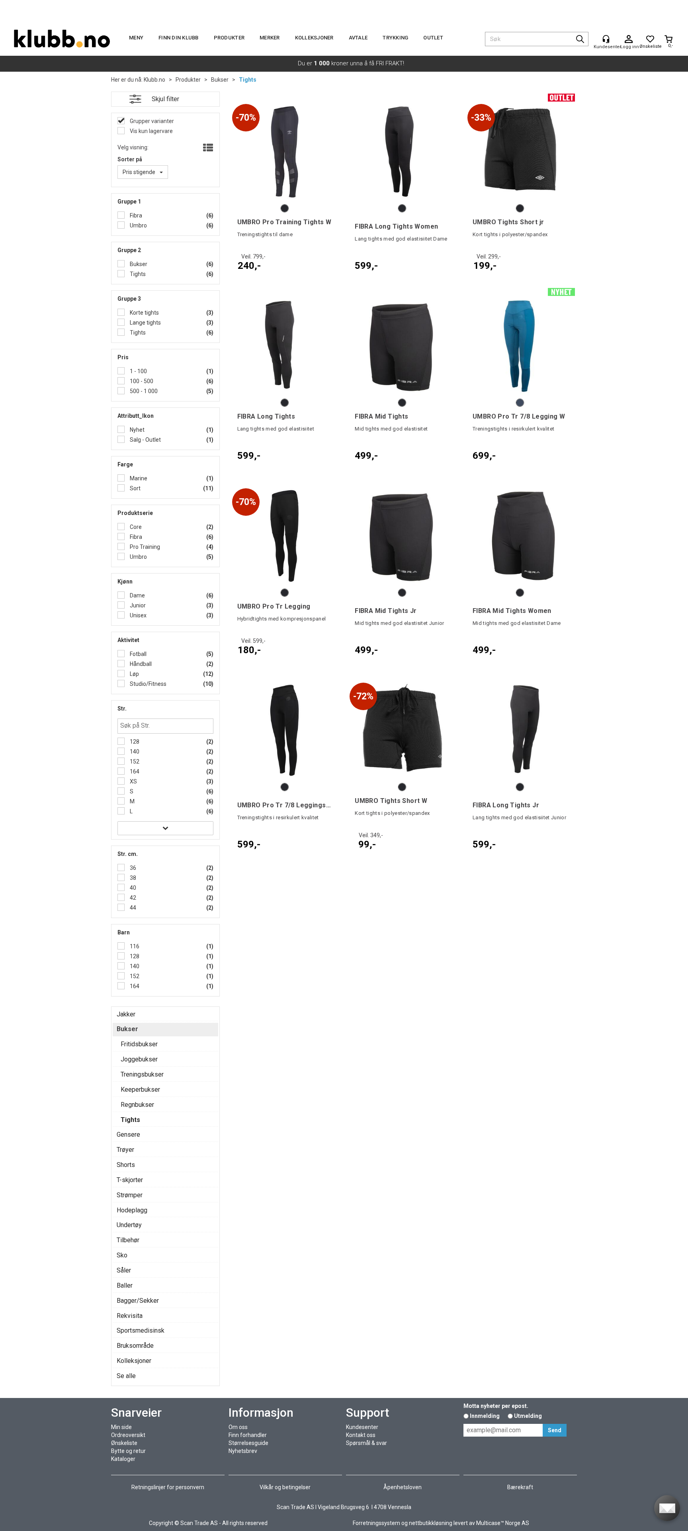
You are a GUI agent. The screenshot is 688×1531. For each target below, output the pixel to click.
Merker (270, 38)
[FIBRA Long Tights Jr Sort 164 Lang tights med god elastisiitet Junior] (520, 730)
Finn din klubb (178, 38)
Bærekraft (520, 1487)
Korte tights (144, 312)
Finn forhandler (248, 1435)
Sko (122, 1255)
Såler (124, 1270)
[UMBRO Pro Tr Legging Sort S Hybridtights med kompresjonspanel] (284, 536)
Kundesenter (362, 1427)
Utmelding (528, 1416)
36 (132, 868)
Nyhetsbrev (243, 1451)
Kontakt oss (360, 1435)
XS (133, 781)
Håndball (140, 664)
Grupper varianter (151, 121)
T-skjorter (130, 1180)
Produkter (229, 38)
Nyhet (137, 430)
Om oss (238, 1427)
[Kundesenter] (606, 39)
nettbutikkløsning (430, 1523)
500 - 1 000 (143, 391)
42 (132, 898)
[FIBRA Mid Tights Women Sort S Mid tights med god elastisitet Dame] (520, 536)
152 (134, 761)
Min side (121, 1427)
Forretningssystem (376, 1523)
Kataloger (123, 1459)
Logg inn (629, 39)
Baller (125, 1285)
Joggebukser (139, 1059)
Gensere (128, 1134)
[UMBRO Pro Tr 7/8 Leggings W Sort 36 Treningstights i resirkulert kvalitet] (284, 730)
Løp (134, 674)
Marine (138, 478)
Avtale (358, 38)
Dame (137, 595)
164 (134, 771)
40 (132, 888)
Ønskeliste (124, 1443)
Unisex (138, 615)
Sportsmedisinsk (140, 1330)
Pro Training (144, 547)
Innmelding (485, 1416)
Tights (247, 79)
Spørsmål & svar (366, 1443)
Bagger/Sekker (138, 1300)
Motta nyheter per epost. (495, 1406)
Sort (135, 488)
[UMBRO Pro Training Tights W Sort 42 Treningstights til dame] (284, 151)
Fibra (135, 215)
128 (134, 741)
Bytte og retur (128, 1451)
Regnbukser (137, 1104)
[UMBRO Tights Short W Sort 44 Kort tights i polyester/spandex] (402, 730)
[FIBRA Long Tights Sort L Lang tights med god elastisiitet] (284, 346)
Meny (136, 38)
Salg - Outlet (145, 440)
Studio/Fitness (147, 684)
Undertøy (129, 1225)
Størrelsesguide (248, 1443)
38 (132, 878)
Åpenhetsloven (402, 1487)
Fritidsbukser (139, 1044)
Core (135, 527)
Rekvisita (130, 1316)
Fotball (138, 654)
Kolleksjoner (314, 38)
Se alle (126, 1376)
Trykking (395, 38)
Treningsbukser (142, 1074)
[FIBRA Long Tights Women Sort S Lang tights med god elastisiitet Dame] (402, 151)
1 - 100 (138, 371)
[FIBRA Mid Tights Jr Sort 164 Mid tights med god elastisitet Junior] (402, 536)
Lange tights (145, 322)
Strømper (130, 1195)
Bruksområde (135, 1345)
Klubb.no (154, 79)
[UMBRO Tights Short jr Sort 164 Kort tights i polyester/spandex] (520, 151)
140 (134, 751)
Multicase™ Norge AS (502, 1523)
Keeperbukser (140, 1089)
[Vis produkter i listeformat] (207, 148)
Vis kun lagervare (151, 131)
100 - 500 (141, 381)
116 (134, 946)
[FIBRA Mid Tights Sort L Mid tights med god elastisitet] (402, 346)
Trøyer (125, 1149)
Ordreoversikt (128, 1435)
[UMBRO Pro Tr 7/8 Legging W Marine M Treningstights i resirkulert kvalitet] (520, 346)
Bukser (220, 79)
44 (132, 908)
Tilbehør (128, 1240)
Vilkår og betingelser (285, 1487)
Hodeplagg (132, 1210)
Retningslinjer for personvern (167, 1487)
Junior (137, 605)
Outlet (433, 38)
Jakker (126, 1014)
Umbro (138, 225)
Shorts (126, 1165)
